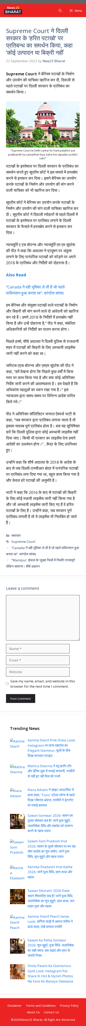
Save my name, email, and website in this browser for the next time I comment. (42, 684)
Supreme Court (23, 541)
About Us (33, 1012)
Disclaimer (14, 1005)
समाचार (16, 535)
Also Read (16, 275)
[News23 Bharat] (13, 10)
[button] (60, 10)
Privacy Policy (69, 1005)
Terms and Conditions (41, 1005)
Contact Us (51, 1012)
